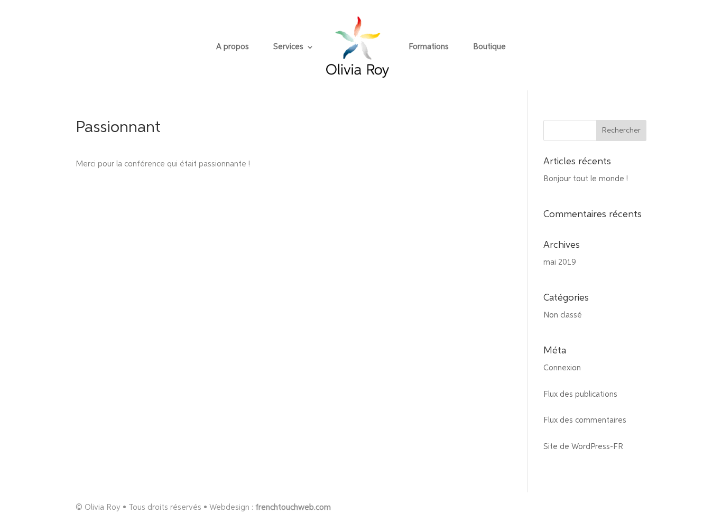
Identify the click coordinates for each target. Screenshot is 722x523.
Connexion (562, 368)
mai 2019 (559, 262)
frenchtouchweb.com (293, 507)
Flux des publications (580, 394)
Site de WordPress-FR (583, 447)
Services (288, 47)
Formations (429, 47)
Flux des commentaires (584, 420)
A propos (232, 47)
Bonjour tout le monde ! (585, 179)
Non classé (562, 315)
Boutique (489, 47)
